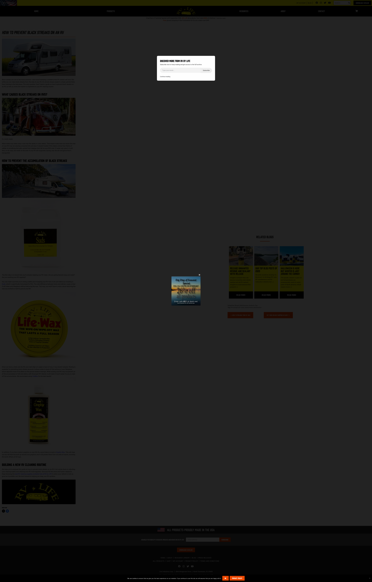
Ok (225, 578)
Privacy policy (237, 578)
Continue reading (165, 76)
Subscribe (206, 70)
